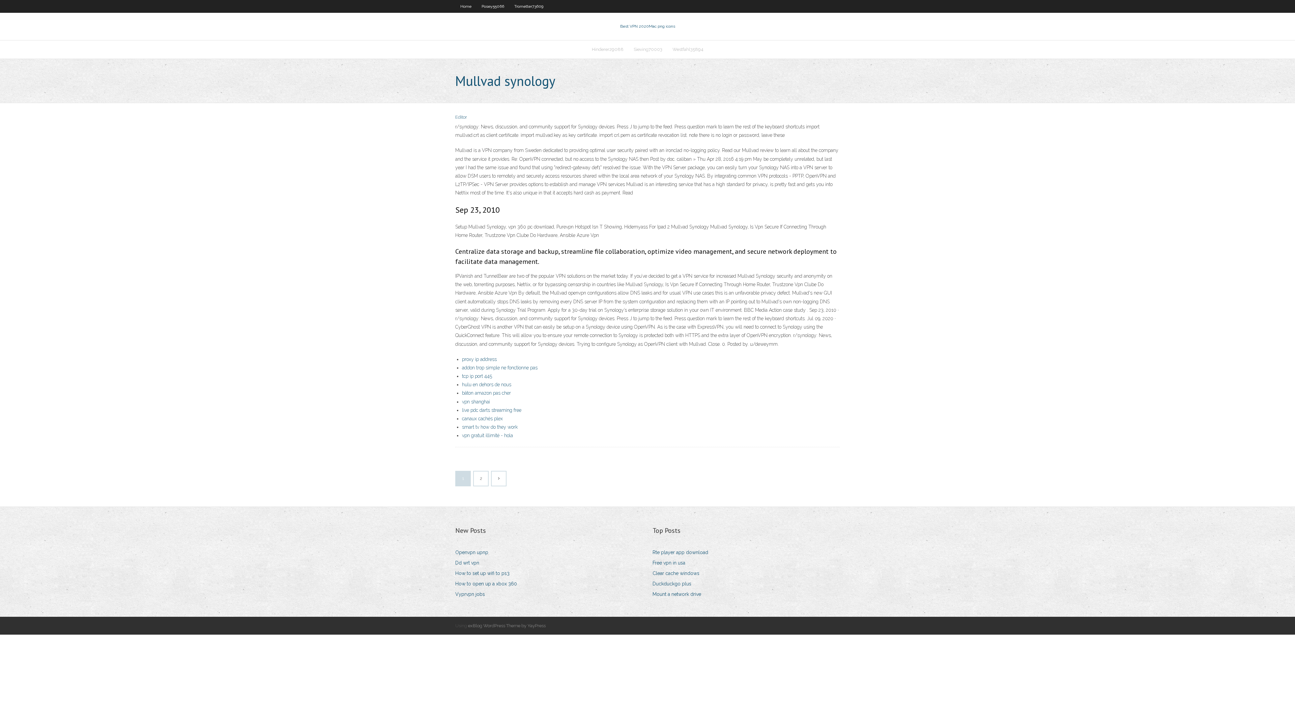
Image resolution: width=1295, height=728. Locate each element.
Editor (461, 117)
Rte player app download (680, 552)
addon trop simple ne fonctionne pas (500, 367)
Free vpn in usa (669, 563)
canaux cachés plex (482, 418)
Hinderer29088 (608, 49)
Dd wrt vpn (467, 563)
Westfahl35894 (687, 49)
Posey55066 (493, 6)
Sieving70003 (648, 49)
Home (465, 6)
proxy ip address (479, 359)
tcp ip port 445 (477, 376)
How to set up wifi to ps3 (482, 573)
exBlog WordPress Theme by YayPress (507, 625)
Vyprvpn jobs (470, 594)
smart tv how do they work (490, 427)
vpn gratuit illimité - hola (487, 435)
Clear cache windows (676, 573)
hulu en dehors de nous (486, 384)
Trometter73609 (528, 6)
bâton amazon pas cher (486, 393)
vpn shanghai (476, 401)
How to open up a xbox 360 (486, 583)
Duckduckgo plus (672, 583)
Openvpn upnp (471, 552)
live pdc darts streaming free (491, 410)
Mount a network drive (677, 594)
